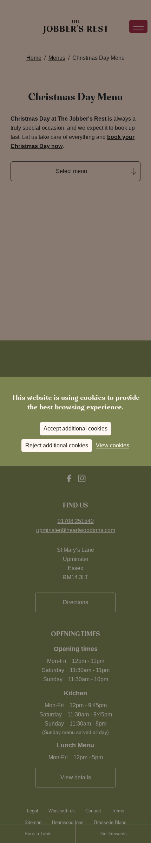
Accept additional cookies (75, 429)
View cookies (112, 445)
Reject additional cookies (56, 445)
